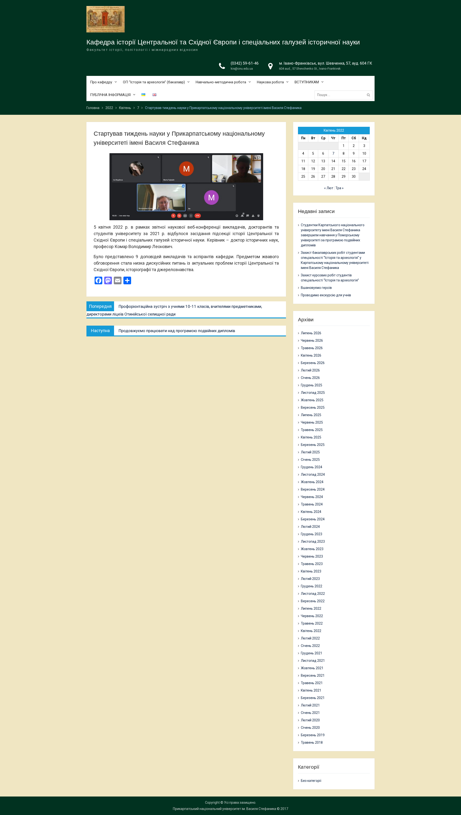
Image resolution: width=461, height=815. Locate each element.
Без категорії (311, 781)
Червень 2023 (312, 556)
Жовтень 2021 (312, 668)
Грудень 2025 (311, 385)
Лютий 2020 (310, 720)
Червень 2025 (312, 422)
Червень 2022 (312, 616)
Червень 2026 (312, 340)
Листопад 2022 (313, 594)
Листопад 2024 (313, 474)
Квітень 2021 (311, 690)
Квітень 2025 (311, 437)
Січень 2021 (310, 713)
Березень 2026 (313, 363)
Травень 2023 (312, 564)
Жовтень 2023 (312, 549)
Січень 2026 (310, 378)
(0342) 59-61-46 (245, 63)
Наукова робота (270, 82)
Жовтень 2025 (312, 400)
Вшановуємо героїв (316, 288)
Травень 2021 (312, 683)
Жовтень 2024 (312, 482)
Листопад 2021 (313, 661)
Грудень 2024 (311, 467)
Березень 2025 (313, 445)
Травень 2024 (312, 504)
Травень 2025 (312, 430)
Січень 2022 (310, 646)
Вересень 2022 (313, 601)
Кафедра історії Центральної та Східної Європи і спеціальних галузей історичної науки (223, 42)
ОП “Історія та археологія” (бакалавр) (154, 82)
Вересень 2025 (313, 407)
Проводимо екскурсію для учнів (326, 295)
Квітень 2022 (311, 631)
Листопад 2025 (313, 393)
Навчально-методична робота (221, 82)
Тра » (339, 188)
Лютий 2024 (310, 527)
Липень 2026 (311, 333)
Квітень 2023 (311, 571)
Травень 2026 (312, 348)
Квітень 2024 (311, 512)
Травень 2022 (312, 623)
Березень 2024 (313, 519)
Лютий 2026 (310, 370)
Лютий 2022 (310, 638)
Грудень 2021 (311, 653)
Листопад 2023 (313, 541)
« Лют (328, 188)
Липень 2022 (311, 608)
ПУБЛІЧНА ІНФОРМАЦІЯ (110, 95)
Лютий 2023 (310, 579)
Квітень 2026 (311, 355)
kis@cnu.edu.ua (242, 68)
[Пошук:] (345, 95)
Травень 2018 (312, 742)
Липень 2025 (311, 415)
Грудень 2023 (311, 534)
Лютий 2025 (310, 452)
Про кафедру (101, 82)
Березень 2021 (313, 698)
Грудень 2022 (311, 586)
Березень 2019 (313, 735)
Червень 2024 (312, 497)
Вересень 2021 (313, 675)
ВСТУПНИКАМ (307, 82)
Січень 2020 (310, 728)
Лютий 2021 (310, 705)
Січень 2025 (310, 460)
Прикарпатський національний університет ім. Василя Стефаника (224, 809)
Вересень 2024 (313, 489)
